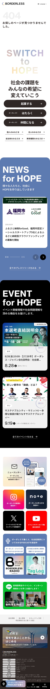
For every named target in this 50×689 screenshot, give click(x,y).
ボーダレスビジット (27, 666)
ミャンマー (25, 679)
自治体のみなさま (13, 138)
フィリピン (44, 679)
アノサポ (22, 662)
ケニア (32, 680)
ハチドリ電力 (30, 659)
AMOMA (17, 676)
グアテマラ (29, 679)
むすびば (33, 666)
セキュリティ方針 (35, 618)
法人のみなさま (34, 132)
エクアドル (34, 679)
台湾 (40, 680)
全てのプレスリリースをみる (23, 267)
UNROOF (18, 669)
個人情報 (22, 618)
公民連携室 (18, 671)
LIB (24, 676)
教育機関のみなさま (35, 138)
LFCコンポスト (24, 659)
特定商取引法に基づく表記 (25, 620)
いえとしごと (23, 669)
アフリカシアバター (29, 676)
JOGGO (21, 676)
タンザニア (39, 679)
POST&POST (18, 659)
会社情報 (11, 618)
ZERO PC (18, 662)
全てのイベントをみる (23, 436)
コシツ (17, 673)
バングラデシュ (19, 679)
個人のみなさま (13, 132)
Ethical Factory (43, 676)
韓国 (37, 680)
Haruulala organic (37, 676)
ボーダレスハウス (19, 666)
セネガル (29, 680)
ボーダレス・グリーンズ (20, 664)
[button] (36, 257)
